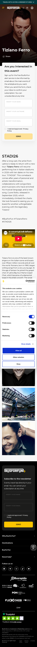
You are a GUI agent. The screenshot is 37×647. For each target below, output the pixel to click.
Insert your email (13, 121)
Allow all (18, 350)
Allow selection (18, 357)
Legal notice (20, 641)
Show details (26, 344)
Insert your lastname (15, 111)
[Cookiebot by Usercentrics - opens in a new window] (26, 281)
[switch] (32, 323)
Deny (18, 364)
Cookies (33, 640)
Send (18, 524)
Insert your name (13, 102)
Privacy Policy (26, 641)
